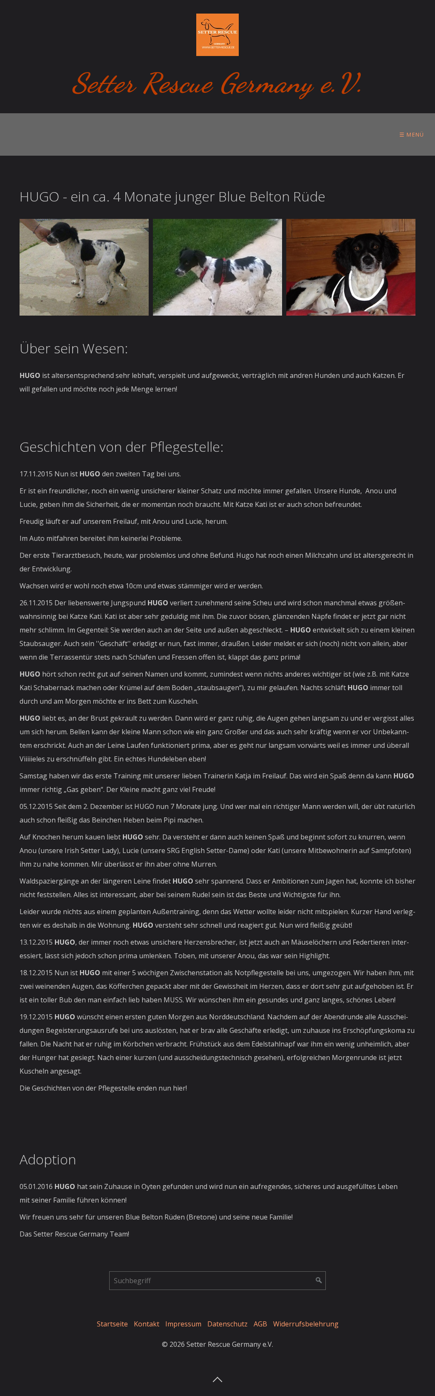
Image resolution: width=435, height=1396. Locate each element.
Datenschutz (227, 1324)
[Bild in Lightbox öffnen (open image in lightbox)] (84, 267)
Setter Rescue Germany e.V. (218, 83)
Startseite (112, 1324)
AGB (260, 1324)
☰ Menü (411, 134)
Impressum (183, 1324)
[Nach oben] (217, 1376)
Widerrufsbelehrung (306, 1324)
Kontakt (146, 1324)
